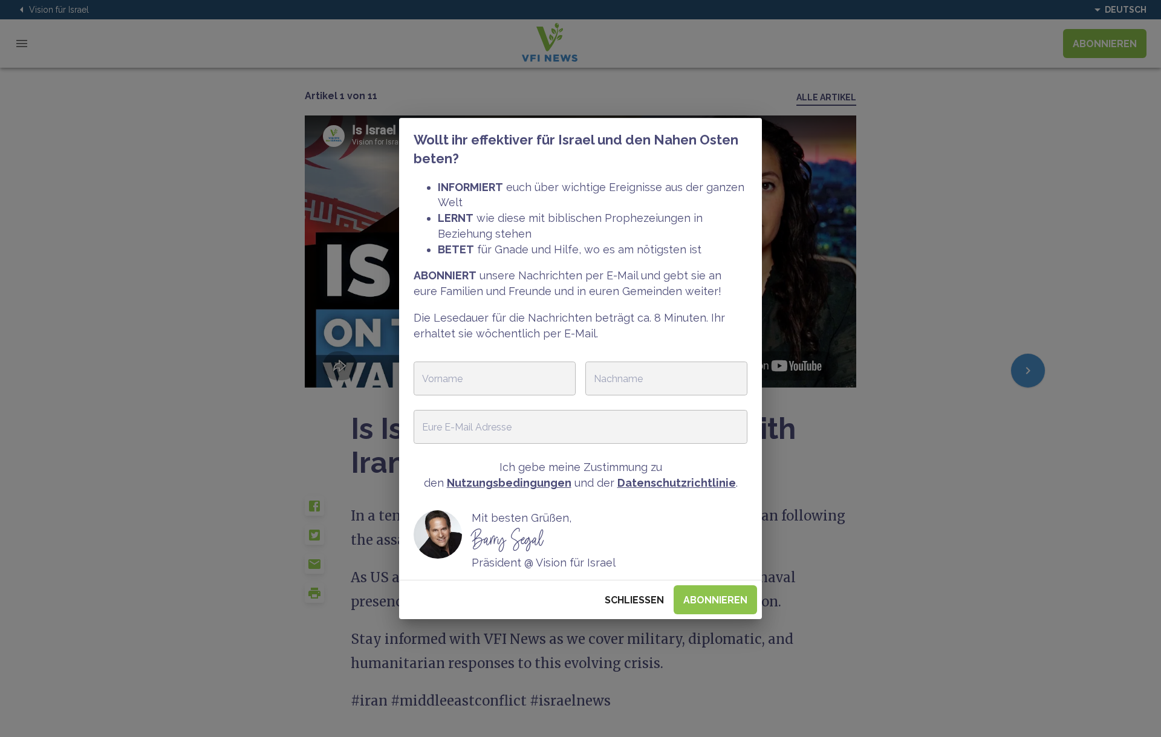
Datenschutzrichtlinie (676, 482)
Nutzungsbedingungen (509, 482)
